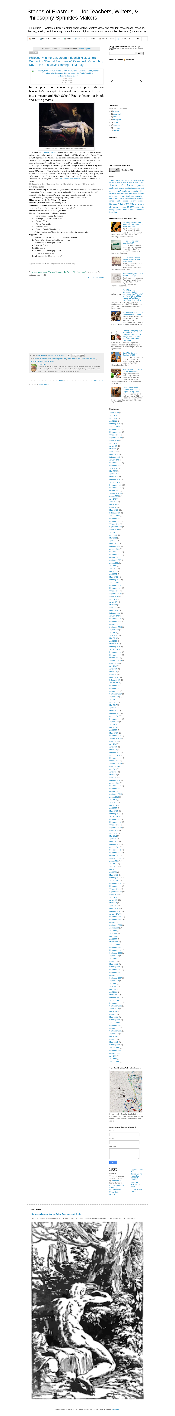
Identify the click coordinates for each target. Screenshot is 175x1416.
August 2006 (114, 1009)
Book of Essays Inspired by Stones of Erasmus (136, 1177)
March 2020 (113, 610)
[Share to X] (78, 355)
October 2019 (114, 624)
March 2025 (113, 454)
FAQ (130, 39)
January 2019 (114, 649)
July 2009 (113, 931)
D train (129, 182)
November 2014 (115, 758)
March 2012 (113, 842)
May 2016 (113, 727)
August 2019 (114, 630)
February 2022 (114, 546)
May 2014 (113, 775)
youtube (117, 128)
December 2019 (115, 619)
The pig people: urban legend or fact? (131, 242)
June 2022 (113, 535)
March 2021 (113, 577)
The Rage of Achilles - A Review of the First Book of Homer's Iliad (132, 259)
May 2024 (113, 471)
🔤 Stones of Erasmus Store (50, 39)
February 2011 (114, 878)
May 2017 (113, 705)
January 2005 (114, 1048)
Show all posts (85, 49)
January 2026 (114, 427)
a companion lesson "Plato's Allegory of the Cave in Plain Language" (59, 272)
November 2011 (115, 853)
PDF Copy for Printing (95, 277)
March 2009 (113, 942)
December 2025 (115, 429)
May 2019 (113, 638)
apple (116, 191)
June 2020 (113, 602)
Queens (140, 185)
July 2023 (113, 499)
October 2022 (114, 524)
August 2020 (114, 596)
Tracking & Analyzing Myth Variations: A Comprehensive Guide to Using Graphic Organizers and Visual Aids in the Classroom (132, 336)
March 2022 (113, 543)
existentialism (119, 199)
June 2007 (113, 986)
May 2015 (113, 750)
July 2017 (113, 699)
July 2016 (113, 724)
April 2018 (113, 674)
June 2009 (113, 933)
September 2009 (115, 925)
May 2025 (113, 449)
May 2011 (113, 869)
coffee (135, 194)
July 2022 (113, 532)
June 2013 (113, 802)
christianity (121, 194)
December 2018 (115, 652)
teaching (113, 212)
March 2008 (113, 964)
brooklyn (140, 191)
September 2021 (115, 560)
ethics (111, 199)
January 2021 (114, 583)
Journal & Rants (121, 185)
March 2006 (113, 1017)
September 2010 (115, 892)
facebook (116, 117)
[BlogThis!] (75, 355)
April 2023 (113, 507)
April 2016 (113, 730)
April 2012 (113, 839)
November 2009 (115, 920)
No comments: (60, 355)
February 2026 (114, 424)
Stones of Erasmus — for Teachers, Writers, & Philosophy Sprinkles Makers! (82, 14)
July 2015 (113, 744)
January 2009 (114, 945)
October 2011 (114, 855)
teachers (140, 209)
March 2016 (113, 733)
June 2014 (113, 772)
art (119, 190)
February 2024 (114, 479)
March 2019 (113, 644)
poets (137, 207)
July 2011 (112, 864)
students (51, 361)
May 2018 (113, 672)
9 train (130, 180)
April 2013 (113, 808)
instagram (117, 120)
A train (135, 180)
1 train (111, 180)
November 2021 (115, 555)
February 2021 (114, 580)
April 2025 (113, 452)
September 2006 (115, 1006)
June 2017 (113, 702)
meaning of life (35, 361)
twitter (115, 122)
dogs (132, 196)
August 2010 (114, 894)
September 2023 (115, 493)
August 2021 (114, 563)
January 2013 (114, 816)
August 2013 (114, 797)
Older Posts (98, 381)
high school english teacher (57, 359)
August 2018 (114, 663)
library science (137, 201)
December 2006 (115, 1003)
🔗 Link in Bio (80, 39)
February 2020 (114, 613)
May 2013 (113, 805)
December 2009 (115, 917)
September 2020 (115, 594)
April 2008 (113, 961)
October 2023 (114, 491)
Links (138, 39)
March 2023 (113, 510)
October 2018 (114, 658)
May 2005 (113, 1036)
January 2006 (114, 1023)
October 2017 (114, 691)
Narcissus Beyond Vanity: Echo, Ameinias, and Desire (56, 1214)
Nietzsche (43, 361)
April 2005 (113, 1039)
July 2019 (113, 633)
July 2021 (113, 566)
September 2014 (115, 764)
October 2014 (114, 761)
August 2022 (114, 530)
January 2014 (114, 783)
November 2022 (115, 521)
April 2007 (113, 992)
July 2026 (113, 415)
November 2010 (115, 886)
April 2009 (113, 939)
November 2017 (115, 688)
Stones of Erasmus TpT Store (136, 1185)
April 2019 (113, 641)
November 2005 (115, 1025)
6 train (121, 180)
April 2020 (113, 608)
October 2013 (114, 791)
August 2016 (114, 722)
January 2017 (114, 716)
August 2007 (114, 981)
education (139, 196)
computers (113, 196)
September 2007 (115, 978)
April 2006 (113, 1014)
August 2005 (114, 1034)
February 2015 (114, 752)
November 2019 (115, 621)
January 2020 (114, 616)
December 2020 (115, 585)
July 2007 (113, 984)
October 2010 (114, 889)
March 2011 (113, 875)
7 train (126, 180)
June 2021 (113, 569)
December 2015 (115, 736)
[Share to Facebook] (80, 355)
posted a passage (50, 152)
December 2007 (115, 970)
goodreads (117, 114)
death (128, 196)
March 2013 (113, 811)
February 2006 (114, 1020)
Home (61, 381)
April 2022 (113, 541)
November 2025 (115, 432)
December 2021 (115, 552)
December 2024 (115, 463)
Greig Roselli (116, 1181)
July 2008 (113, 958)
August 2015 (114, 741)
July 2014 (113, 769)
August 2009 (114, 928)
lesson (69, 359)
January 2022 (114, 549)
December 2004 (115, 1050)
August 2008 (114, 956)
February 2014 (114, 780)
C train (123, 182)
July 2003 (113, 1059)
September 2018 (115, 661)
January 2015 (114, 755)
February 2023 (114, 513)
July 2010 (113, 897)
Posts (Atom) (44, 384)
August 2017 (114, 697)
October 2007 (114, 975)
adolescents (113, 188)
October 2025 (114, 435)
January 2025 (114, 460)
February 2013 (114, 814)
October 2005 (114, 1028)
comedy (141, 194)
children (112, 193)
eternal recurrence (41, 359)
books (124, 191)
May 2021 (113, 571)
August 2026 (114, 413)
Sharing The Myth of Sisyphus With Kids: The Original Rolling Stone (132, 390)
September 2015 (115, 738)
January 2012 (114, 847)
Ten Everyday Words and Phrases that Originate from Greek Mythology (133, 225)
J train (141, 182)
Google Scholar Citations (136, 1190)
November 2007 (115, 972)
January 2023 (114, 516)
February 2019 (114, 647)
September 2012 (115, 828)
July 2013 (113, 800)
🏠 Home (32, 39)
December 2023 (115, 485)
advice (121, 188)
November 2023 (115, 488)
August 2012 (114, 830)
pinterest (116, 125)
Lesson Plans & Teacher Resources (84, 359)
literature (113, 204)
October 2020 (114, 591)
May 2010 (113, 903)
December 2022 (115, 518)
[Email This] (73, 355)
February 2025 (114, 457)
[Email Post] (68, 355)
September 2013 (115, 794)
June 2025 (113, 446)
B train (117, 182)
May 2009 (113, 936)
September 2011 (115, 858)
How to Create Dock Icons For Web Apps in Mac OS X (133, 370)
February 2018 (114, 680)
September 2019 (115, 627)
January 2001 (114, 1062)
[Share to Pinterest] (83, 355)
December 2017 (115, 686)
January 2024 (114, 482)
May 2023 (113, 505)
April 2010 (113, 906)
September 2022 (115, 527)
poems (123, 207)
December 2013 (115, 786)
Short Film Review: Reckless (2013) (130, 354)
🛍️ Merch (67, 39)
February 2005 (114, 1045)
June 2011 (113, 867)
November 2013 (115, 789)
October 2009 (114, 922)
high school (122, 201)
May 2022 (113, 538)
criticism (121, 196)
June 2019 (113, 635)
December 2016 (115, 719)
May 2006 (113, 1011)
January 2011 (114, 880)
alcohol (136, 188)
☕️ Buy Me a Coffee (106, 39)
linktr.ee (116, 131)
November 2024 (115, 465)
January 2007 (114, 1000)
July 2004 (113, 1056)
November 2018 (115, 655)
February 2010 (114, 911)
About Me (92, 39)
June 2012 (113, 833)
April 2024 (113, 474)
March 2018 (113, 677)
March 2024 (113, 477)
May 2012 (113, 836)
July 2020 (113, 599)
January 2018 (114, 683)
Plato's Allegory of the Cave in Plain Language (133, 275)
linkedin (116, 111)
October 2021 (114, 557)
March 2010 (113, 908)
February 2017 (114, 713)
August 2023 (114, 496)
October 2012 (114, 825)
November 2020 (115, 588)
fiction (133, 198)
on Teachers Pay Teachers (70, 179)
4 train (117, 180)
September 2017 (115, 694)
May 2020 (113, 605)
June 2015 (113, 747)
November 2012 (115, 822)
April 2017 (113, 708)
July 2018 (113, 666)
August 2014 (114, 766)
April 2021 (113, 574)
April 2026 (113, 421)
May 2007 (113, 989)
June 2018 (113, 669)
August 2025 (114, 440)
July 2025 (113, 443)
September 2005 (115, 1031)
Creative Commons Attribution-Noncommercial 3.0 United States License (116, 1189)
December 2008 (115, 947)
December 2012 (115, 819)
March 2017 (113, 711)
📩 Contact (121, 39)
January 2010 (114, 914)
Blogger (116, 1409)
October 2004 (114, 1053)
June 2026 (113, 418)
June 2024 (113, 468)
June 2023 (113, 502)
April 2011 (113, 872)
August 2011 (114, 861)
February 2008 (114, 967)
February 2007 (114, 998)
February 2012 (114, 844)
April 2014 (113, 777)
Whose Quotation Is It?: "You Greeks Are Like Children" (133, 313)
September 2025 (115, 438)
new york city (126, 203)
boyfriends (132, 191)
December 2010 (115, 883)
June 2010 (113, 900)
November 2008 (115, 950)
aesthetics (129, 188)
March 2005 (113, 1042)
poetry (130, 206)
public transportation (125, 210)
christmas (128, 194)
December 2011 (115, 850)
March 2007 (113, 995)
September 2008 (115, 953)
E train (135, 182)
